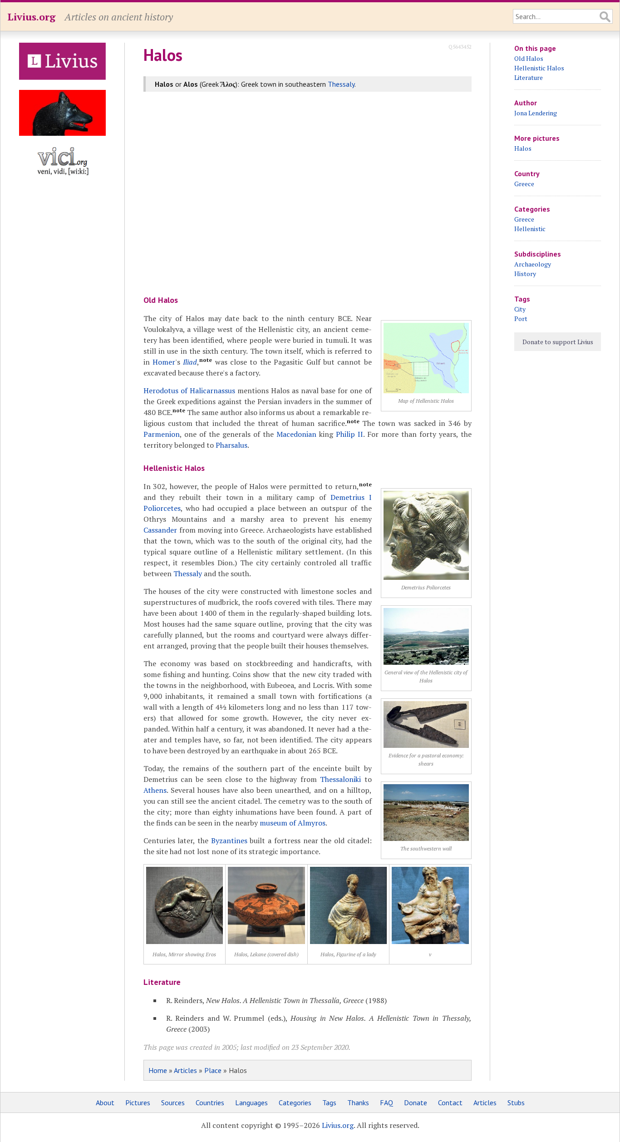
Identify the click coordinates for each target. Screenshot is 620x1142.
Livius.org (31, 16)
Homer (164, 362)
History (525, 273)
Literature (528, 77)
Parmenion (161, 434)
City (520, 309)
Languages (251, 1102)
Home (157, 1070)
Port (520, 318)
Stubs (516, 1102)
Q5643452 (460, 46)
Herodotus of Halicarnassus (189, 390)
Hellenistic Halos (539, 68)
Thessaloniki (340, 779)
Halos (522, 148)
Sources (173, 1102)
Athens (155, 790)
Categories (295, 1102)
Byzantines (229, 840)
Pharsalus (231, 445)
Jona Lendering (535, 113)
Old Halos (528, 58)
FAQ (386, 1102)
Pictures (137, 1102)
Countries (210, 1102)
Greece (524, 183)
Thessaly (341, 84)
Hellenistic (530, 228)
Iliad (190, 362)
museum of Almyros (292, 823)
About (105, 1102)
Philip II (349, 434)
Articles (185, 1070)
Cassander (160, 530)
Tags (329, 1102)
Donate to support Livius (557, 341)
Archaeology (532, 264)
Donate (415, 1102)
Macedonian (296, 434)
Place (212, 1070)
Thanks (358, 1102)
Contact (450, 1102)
